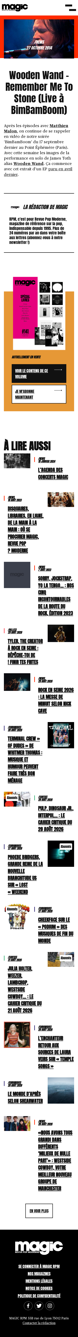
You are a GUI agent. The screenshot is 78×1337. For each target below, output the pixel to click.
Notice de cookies (39, 1288)
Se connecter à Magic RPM (39, 1266)
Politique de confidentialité (39, 1296)
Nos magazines (39, 1274)
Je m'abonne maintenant (24, 394)
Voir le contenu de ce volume (31, 373)
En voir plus (39, 1211)
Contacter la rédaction (39, 1323)
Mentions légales (39, 1281)
